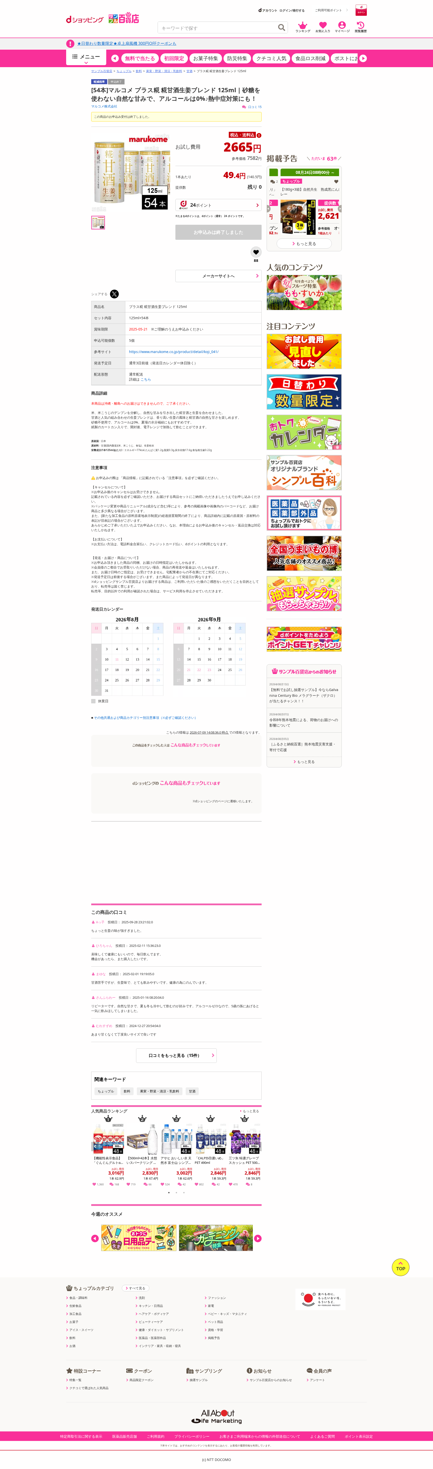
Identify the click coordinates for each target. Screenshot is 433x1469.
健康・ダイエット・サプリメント (161, 1329)
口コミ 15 (255, 107)
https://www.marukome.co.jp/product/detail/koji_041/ (174, 351)
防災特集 (237, 58)
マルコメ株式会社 (104, 106)
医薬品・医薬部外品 (152, 1337)
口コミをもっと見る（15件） (175, 1055)
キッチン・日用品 (151, 1305)
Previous (97, 1152)
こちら (146, 379)
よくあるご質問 (322, 1436)
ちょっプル (124, 71)
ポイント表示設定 (359, 1436)
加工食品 (75, 1313)
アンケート (317, 1380)
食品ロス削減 (310, 58)
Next (258, 1152)
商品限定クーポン (142, 1380)
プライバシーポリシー (191, 1436)
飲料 (139, 71)
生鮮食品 (75, 1305)
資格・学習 (215, 1329)
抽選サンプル (199, 1380)
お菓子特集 (205, 58)
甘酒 (189, 71)
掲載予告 (214, 1337)
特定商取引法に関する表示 (81, 1436)
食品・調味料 (78, 1297)
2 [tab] (176, 1193)
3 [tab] (184, 1193)
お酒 (72, 1345)
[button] (115, 58)
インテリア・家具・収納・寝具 (160, 1345)
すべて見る (137, 1288)
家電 (211, 1305)
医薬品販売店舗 (124, 1436)
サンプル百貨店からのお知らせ (271, 1380)
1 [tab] (169, 1193)
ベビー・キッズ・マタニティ (227, 1313)
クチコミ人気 (271, 58)
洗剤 (142, 1297)
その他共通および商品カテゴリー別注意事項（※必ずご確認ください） (146, 717)
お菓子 (73, 1321)
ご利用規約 (155, 1436)
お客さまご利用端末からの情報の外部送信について (260, 1436)
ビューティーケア (151, 1321)
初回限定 (174, 58)
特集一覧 (75, 1380)
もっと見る (251, 1111)
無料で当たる (140, 58)
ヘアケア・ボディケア (154, 1313)
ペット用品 (215, 1321)
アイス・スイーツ (81, 1329)
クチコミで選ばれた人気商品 (89, 1388)
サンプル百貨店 (101, 71)
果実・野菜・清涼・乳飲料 (164, 71)
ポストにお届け (352, 58)
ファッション (217, 1297)
